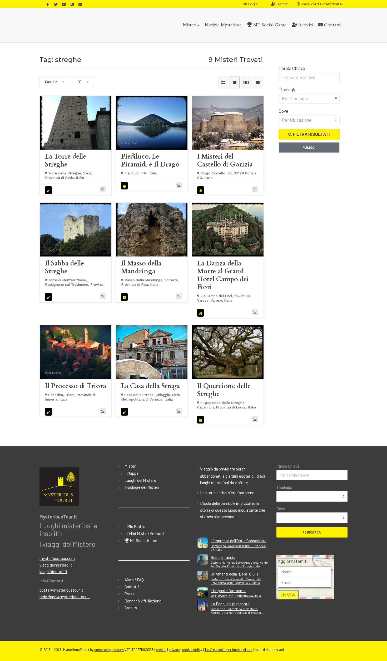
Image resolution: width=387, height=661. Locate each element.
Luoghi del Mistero (140, 480)
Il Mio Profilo (135, 526)
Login (252, 4)
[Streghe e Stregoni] (49, 190)
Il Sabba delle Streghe (64, 267)
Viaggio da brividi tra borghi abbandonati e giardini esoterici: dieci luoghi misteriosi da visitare (232, 476)
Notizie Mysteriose (223, 25)
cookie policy (192, 650)
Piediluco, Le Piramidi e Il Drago (150, 160)
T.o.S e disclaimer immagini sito (228, 650)
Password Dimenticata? (322, 4)
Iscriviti (282, 4)
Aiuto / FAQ (134, 579)
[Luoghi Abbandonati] (201, 313)
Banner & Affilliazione (143, 600)
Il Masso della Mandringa (141, 267)
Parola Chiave (292, 68)
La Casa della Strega (150, 386)
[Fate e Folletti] (201, 190)
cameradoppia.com (109, 650)
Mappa (132, 473)
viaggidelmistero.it (55, 565)
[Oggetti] (125, 185)
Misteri (189, 25)
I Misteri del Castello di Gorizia (225, 160)
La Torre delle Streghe (65, 160)
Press (130, 593)
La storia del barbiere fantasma (227, 492)
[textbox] (309, 98)
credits (161, 650)
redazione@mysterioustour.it (64, 596)
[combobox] (309, 98)
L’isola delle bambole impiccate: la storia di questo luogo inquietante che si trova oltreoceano (232, 510)
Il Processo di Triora (75, 386)
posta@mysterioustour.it (61, 590)
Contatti (332, 25)
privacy (174, 650)
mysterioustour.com (57, 558)
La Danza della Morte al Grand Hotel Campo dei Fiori (223, 275)
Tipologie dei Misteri (142, 487)
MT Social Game (269, 25)
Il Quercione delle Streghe (224, 390)
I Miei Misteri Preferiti (145, 533)
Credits (131, 607)
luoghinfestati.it (53, 571)
